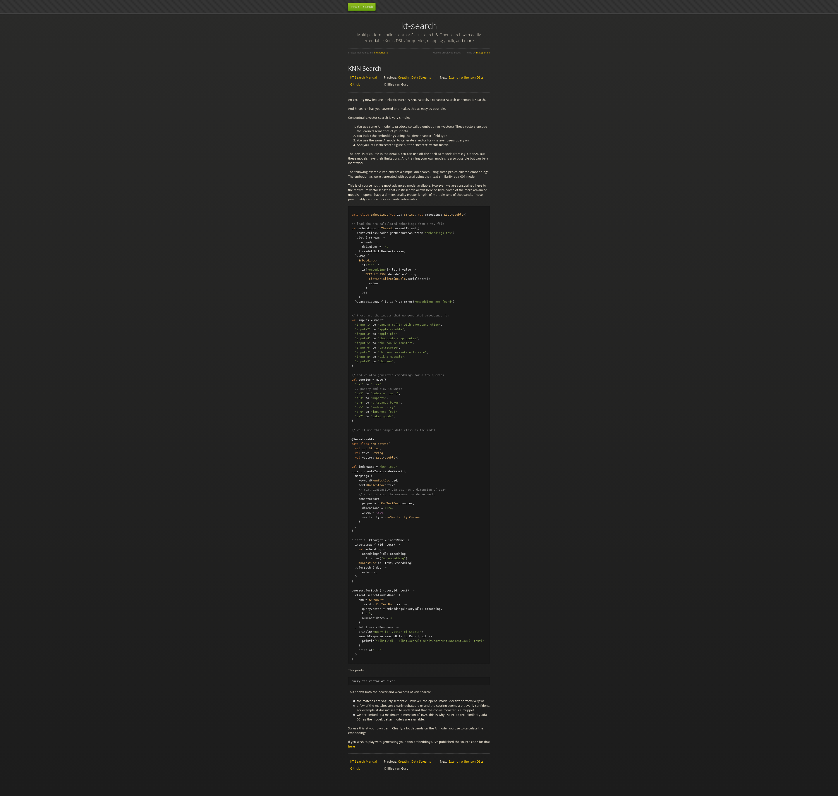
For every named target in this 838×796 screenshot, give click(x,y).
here (351, 746)
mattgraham (483, 52)
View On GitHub (362, 7)
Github (355, 84)
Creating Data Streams (414, 77)
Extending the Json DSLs (466, 77)
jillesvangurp (381, 52)
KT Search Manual (363, 77)
